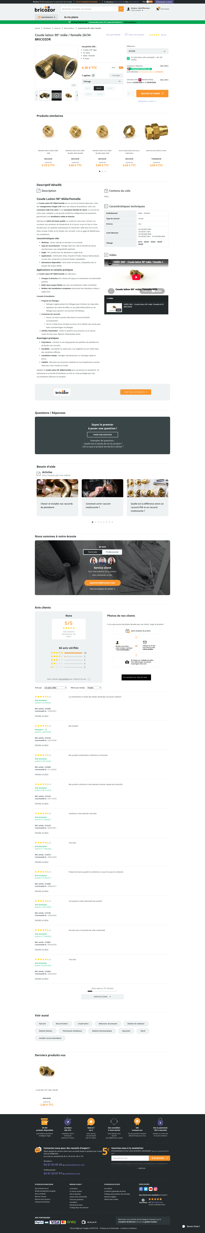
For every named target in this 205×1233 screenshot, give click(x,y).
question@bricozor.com (102, 582)
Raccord (42, 1024)
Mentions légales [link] (110, 1197)
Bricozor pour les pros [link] (42, 1199)
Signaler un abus (41, 716)
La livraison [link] (74, 1188)
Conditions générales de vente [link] (115, 1191)
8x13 (88, 88)
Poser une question (136, 35)
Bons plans (71, 17)
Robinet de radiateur (136, 1024)
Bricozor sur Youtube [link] (151, 1189)
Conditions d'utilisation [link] (128, 1228)
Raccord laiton (62, 1024)
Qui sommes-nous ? (42, 1188)
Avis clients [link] (108, 1188)
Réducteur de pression (108, 1024)
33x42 (110, 88)
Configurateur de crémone (79, 1207)
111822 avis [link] (158, 1202)
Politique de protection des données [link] (117, 1194)
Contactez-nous (52, 1148)
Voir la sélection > (130, 22)
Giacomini (126, 1031)
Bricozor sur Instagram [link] (155, 1189)
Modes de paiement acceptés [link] (45, 1191)
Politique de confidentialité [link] (109, 1228)
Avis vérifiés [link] (63, 679)
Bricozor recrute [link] (40, 1196)
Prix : (144, 1)
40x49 (88, 94)
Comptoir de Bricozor (127, 1222)
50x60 (99, 94)
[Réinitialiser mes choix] (93, 75)
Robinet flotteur (45, 1031)
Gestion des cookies (111, 1199)
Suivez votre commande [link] (78, 1197)
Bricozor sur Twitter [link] (146, 1189)
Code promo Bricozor (42, 1202)
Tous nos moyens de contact (101, 589)
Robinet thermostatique (102, 1031)
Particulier (92, 552)
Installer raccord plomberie (50, 1038)
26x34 (98, 88)
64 (85, 652)
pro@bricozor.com (72, 1174)
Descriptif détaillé (113, 35)
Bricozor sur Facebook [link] (141, 1189)
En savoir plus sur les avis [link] (135, 677)
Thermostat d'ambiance (72, 1031)
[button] (99, 171)
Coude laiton (83, 1024)
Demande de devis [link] (76, 1205)
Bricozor (46, 9)
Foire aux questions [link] (77, 1199)
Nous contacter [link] (40, 1194)
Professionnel (112, 552)
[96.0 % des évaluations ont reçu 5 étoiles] (57, 653)
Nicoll (143, 1031)
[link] (164, 2)
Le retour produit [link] (76, 1191)
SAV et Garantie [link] (75, 1194)
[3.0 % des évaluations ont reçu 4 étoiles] (57, 656)
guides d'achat (151, 1222)
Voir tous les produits (134, 392)
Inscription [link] (73, 1202)
